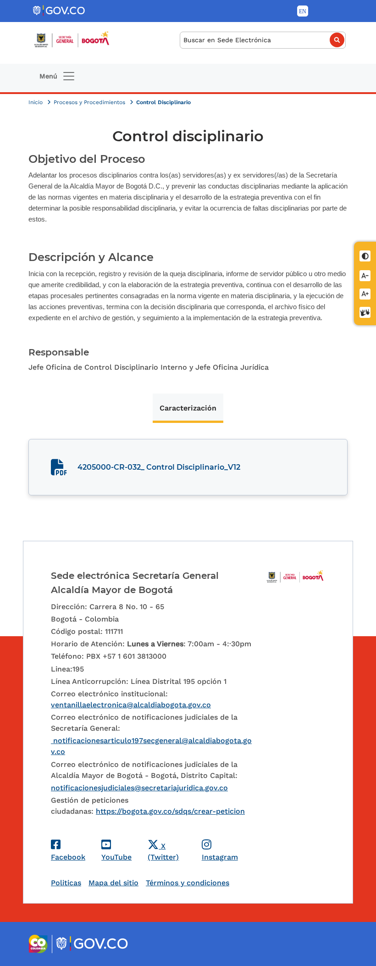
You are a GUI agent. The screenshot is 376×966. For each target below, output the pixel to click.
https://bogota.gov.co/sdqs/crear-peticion (170, 811)
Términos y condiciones (187, 882)
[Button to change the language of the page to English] (302, 11)
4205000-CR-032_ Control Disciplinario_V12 (158, 467)
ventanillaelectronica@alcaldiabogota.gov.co (131, 704)
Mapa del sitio (113, 882)
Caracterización (188, 408)
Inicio (36, 102)
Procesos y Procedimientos (90, 102)
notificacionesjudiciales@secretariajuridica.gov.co (139, 787)
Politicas (66, 882)
